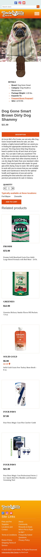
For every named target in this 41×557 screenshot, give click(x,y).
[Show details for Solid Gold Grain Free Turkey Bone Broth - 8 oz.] (20, 339)
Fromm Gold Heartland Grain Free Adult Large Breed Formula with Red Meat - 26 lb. (20, 258)
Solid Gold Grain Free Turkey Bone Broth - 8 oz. (20, 368)
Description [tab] (20, 134)
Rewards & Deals (25, 527)
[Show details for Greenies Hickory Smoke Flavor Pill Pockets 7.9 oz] (20, 284)
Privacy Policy (24, 540)
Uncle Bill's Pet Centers (13, 13)
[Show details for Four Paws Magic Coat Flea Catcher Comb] (20, 394)
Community (23, 524)
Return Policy (7, 540)
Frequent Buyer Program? (22, 98)
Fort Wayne (6, 196)
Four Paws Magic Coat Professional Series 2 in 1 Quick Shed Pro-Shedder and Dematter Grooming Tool (20, 477)
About (21, 522)
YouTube (24, 2)
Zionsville (18, 196)
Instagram (19, 2)
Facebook (15, 2)
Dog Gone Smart (24, 85)
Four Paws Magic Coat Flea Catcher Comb (19, 423)
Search (38, 6)
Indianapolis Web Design (10, 552)
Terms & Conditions (9, 535)
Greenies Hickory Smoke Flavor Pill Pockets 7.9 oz (20, 313)
